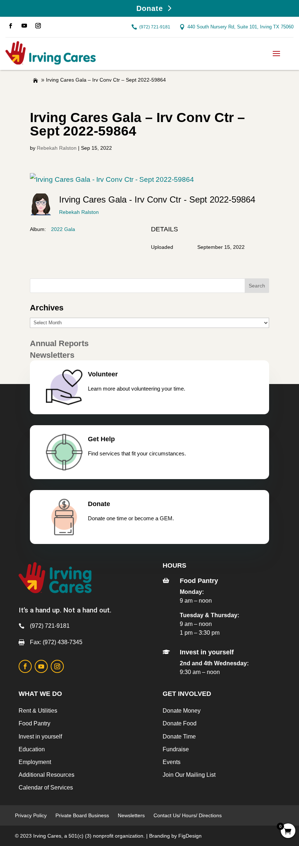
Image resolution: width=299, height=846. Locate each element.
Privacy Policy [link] (31, 815)
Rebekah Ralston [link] (57, 148)
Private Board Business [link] (82, 815)
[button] (276, 53)
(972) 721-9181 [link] (154, 27)
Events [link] (171, 762)
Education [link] (32, 749)
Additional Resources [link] (46, 775)
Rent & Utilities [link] (38, 711)
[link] (10, 26)
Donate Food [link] (180, 723)
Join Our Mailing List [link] (189, 775)
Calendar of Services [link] (46, 787)
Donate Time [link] (179, 736)
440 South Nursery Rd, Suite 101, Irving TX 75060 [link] (240, 27)
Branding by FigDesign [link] (175, 836)
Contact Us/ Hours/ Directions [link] (188, 815)
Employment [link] (35, 762)
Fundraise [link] (176, 749)
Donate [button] (149, 8)
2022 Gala (63, 229)
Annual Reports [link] (59, 343)
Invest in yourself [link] (40, 736)
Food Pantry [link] (34, 723)
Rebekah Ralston (79, 212)
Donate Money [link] (182, 711)
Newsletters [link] (131, 815)
